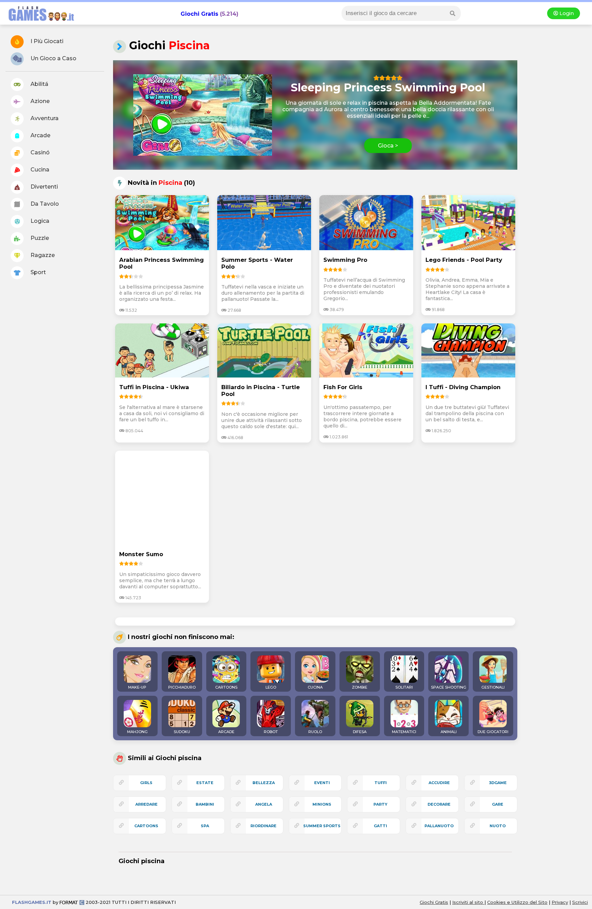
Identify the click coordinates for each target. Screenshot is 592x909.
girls (146, 782)
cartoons (146, 825)
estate (204, 782)
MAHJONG (137, 731)
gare (497, 804)
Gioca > (388, 145)
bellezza (263, 782)
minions (321, 804)
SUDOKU (182, 731)
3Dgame (498, 782)
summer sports (322, 825)
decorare (439, 804)
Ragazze (42, 255)
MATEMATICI (404, 731)
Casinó (39, 152)
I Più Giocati (46, 41)
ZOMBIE (359, 687)
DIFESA (360, 731)
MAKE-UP (137, 687)
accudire (439, 782)
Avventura (44, 118)
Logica (39, 221)
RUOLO (315, 731)
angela (263, 804)
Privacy (560, 902)
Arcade (39, 135)
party (380, 804)
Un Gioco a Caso (52, 58)
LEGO (271, 687)
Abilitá (38, 84)
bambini (205, 804)
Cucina (39, 169)
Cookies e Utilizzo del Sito (517, 902)
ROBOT (271, 731)
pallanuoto (439, 825)
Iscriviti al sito (468, 902)
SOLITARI (404, 687)
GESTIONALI (493, 687)
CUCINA (315, 687)
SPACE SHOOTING (448, 687)
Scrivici (580, 902)
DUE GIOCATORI (493, 731)
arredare (146, 804)
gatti (380, 825)
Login (566, 13)
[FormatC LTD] (72, 902)
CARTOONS (226, 687)
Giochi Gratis (199, 14)
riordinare (263, 825)
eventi (322, 782)
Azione (39, 101)
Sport (37, 272)
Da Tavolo (44, 204)
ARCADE (226, 731)
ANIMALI (449, 731)
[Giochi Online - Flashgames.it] (38, 21)
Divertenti (43, 186)
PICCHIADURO (182, 687)
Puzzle (39, 238)
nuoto (498, 825)
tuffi (380, 782)
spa (205, 825)
